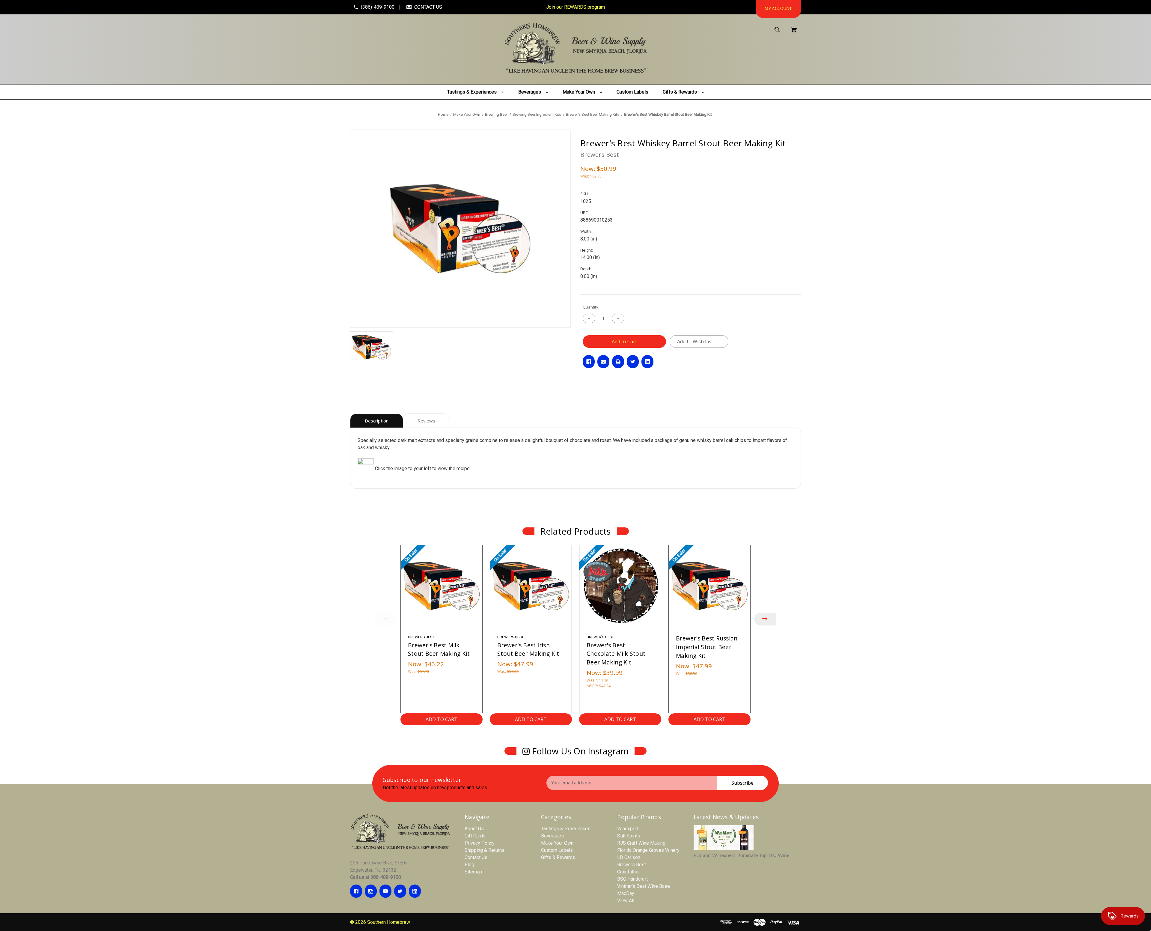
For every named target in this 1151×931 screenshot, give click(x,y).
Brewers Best (631, 864)
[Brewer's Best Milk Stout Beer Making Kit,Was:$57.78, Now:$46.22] (441, 586)
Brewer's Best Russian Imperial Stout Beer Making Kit (706, 647)
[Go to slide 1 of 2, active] (593, 733)
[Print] (618, 361)
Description (376, 421)
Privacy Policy (480, 843)
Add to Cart (441, 719)
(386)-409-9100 (377, 7)
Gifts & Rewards (558, 857)
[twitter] (400, 891)
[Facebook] (588, 361)
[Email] (603, 361)
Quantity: (591, 307)
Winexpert (627, 828)
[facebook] (356, 891)
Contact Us (476, 857)
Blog (469, 864)
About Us (474, 828)
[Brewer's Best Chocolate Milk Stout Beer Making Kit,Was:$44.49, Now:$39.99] (620, 586)
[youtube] (385, 891)
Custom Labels (557, 850)
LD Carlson (628, 857)
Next (765, 619)
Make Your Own (557, 843)
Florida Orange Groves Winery (648, 850)
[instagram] (370, 891)
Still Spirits (628, 836)
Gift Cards (475, 836)
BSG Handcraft (632, 879)
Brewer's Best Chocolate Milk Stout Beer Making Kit (616, 654)
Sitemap (473, 872)
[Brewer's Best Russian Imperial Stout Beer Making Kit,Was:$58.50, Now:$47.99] (709, 586)
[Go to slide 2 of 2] (602, 733)
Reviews (426, 421)
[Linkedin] (647, 361)
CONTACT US (428, 7)
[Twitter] (632, 361)
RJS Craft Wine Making (641, 843)
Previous (386, 619)
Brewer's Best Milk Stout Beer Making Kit (439, 649)
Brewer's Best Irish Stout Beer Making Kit (528, 649)
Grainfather (628, 872)
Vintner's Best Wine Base (643, 886)
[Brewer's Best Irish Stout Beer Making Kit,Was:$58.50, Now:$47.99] (531, 586)
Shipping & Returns (484, 850)
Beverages (552, 836)
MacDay (625, 893)
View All (625, 900)
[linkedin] (414, 891)
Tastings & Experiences (565, 828)
